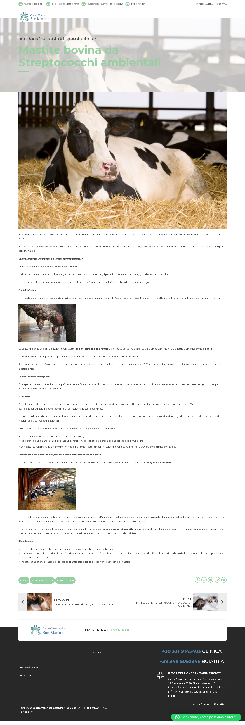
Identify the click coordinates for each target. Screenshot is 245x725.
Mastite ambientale (42, 580)
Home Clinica (95, 651)
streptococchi (65, 580)
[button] (206, 717)
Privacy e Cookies (28, 666)
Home (22, 38)
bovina (24, 580)
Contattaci (25, 674)
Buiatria (33, 38)
